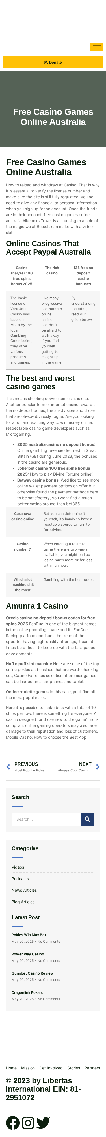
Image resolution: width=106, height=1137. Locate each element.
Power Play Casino (28, 954)
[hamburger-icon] (96, 47)
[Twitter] (43, 1123)
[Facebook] (13, 1123)
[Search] (87, 819)
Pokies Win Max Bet (29, 934)
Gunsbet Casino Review (33, 973)
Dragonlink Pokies (27, 992)
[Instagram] (28, 1123)
